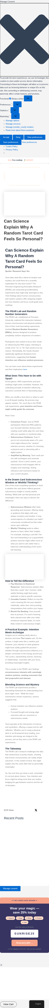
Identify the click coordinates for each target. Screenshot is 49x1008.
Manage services (13, 124)
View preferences (34, 137)
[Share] (17, 958)
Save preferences (10, 142)
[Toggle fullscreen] (10, 958)
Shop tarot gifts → (24, 943)
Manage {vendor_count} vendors (20, 127)
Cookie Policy (12, 146)
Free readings (17, 160)
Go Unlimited (39, 160)
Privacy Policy (12, 150)
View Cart (8, 1004)
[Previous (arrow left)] (3, 962)
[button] (24, 39)
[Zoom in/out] (3, 958)
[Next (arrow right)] (10, 962)
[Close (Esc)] (23, 958)
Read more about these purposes (20, 130)
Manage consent (10, 888)
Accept (6, 137)
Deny (18, 137)
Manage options (12, 120)
